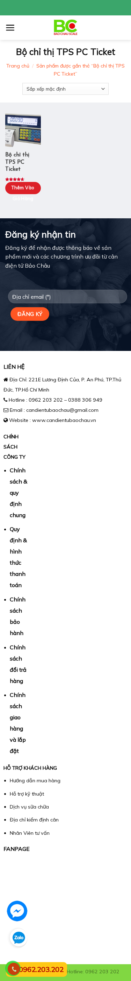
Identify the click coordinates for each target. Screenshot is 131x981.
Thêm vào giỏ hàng (23, 193)
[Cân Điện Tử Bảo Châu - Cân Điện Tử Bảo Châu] (65, 27)
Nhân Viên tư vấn (30, 833)
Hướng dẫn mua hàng (35, 780)
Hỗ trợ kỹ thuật (27, 794)
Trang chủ (17, 66)
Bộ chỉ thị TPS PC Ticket (17, 162)
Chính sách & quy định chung (18, 492)
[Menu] (10, 27)
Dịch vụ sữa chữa (29, 807)
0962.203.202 (41, 969)
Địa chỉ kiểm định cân (34, 820)
